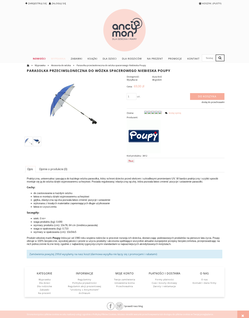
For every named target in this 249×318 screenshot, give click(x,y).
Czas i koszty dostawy (164, 282)
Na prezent (44, 293)
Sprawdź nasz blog (133, 306)
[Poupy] (144, 136)
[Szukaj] (220, 58)
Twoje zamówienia (124, 279)
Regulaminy (84, 279)
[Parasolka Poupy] (28, 141)
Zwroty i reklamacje (164, 286)
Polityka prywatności (84, 282)
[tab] (30, 169)
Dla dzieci (44, 282)
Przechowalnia (124, 286)
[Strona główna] (124, 30)
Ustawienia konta (125, 282)
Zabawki (44, 289)
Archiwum (84, 293)
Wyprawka (45, 279)
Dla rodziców (44, 286)
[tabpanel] (124, 217)
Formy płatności (164, 279)
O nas (204, 279)
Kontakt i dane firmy (204, 282)
